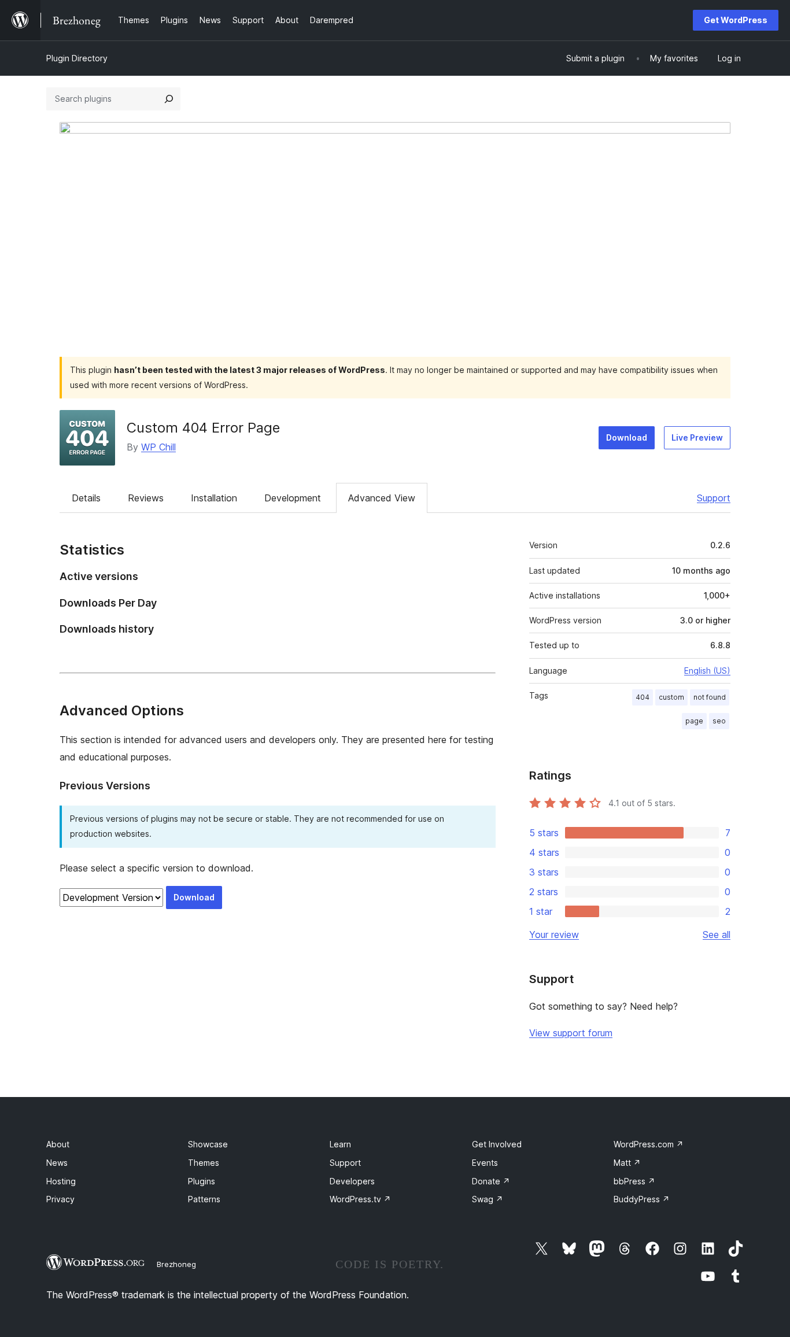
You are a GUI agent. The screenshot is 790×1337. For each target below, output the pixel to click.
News (57, 1163)
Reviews (146, 498)
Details (86, 498)
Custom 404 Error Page (203, 427)
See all (716, 934)
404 (642, 697)
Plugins (201, 1181)
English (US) (707, 670)
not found (709, 697)
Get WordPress (735, 20)
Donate (491, 1181)
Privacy (60, 1199)
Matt (627, 1163)
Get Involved (497, 1144)
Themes (203, 1163)
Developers (352, 1181)
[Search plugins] (168, 98)
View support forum (570, 1033)
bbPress (634, 1181)
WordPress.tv (360, 1199)
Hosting (61, 1181)
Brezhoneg (176, 1264)
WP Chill (158, 447)
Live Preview (697, 437)
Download (626, 437)
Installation (214, 498)
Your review (554, 934)
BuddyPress (642, 1199)
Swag (487, 1199)
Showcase (208, 1144)
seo (719, 720)
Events (485, 1163)
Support (713, 498)
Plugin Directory (77, 58)
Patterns (204, 1199)
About (57, 1144)
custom (671, 697)
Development (292, 498)
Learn (340, 1144)
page (694, 720)
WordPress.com (649, 1144)
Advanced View (381, 498)
